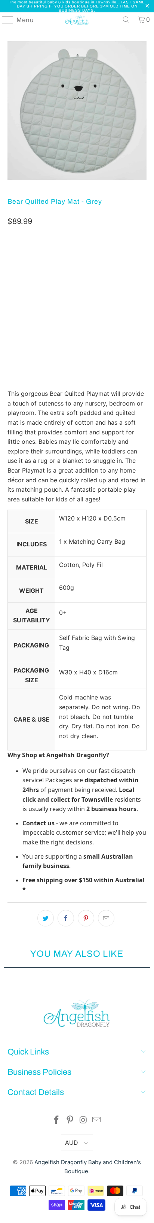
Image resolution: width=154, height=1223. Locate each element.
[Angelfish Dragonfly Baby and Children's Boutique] (77, 19)
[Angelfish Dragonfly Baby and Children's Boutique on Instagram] (83, 1121)
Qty (11, 254)
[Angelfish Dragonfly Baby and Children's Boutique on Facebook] (56, 1121)
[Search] (126, 19)
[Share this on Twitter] (45, 918)
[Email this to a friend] (106, 918)
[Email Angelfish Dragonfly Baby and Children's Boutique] (96, 1121)
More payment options (77, 328)
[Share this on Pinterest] (86, 918)
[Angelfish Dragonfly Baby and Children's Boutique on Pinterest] (70, 1121)
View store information (43, 371)
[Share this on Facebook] (66, 918)
